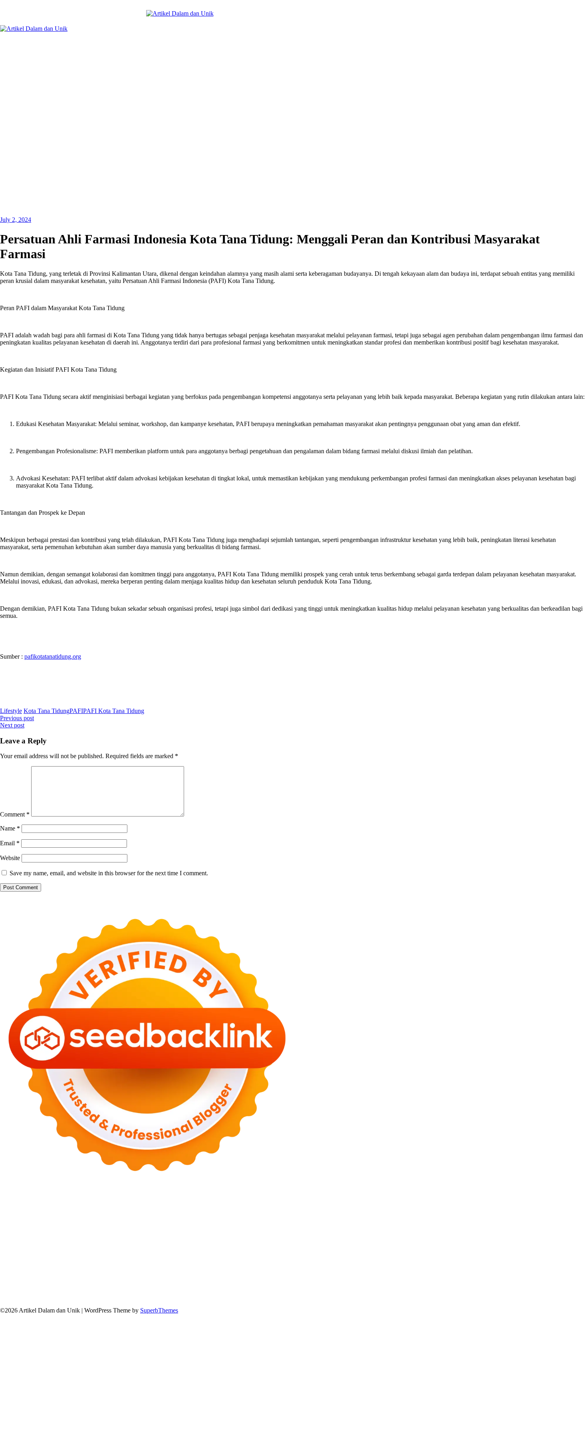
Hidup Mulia (117, 1232)
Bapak (284, 1289)
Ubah (164, 1289)
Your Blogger (225, 1275)
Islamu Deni (73, 1217)
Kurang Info (557, 1268)
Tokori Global (151, 1253)
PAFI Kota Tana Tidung (113, 710)
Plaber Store (523, 1203)
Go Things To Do (35, 1260)
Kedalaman (382, 1289)
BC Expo (511, 1239)
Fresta (405, 1217)
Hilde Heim (103, 1210)
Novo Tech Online (424, 1224)
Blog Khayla (381, 1268)
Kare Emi (132, 1239)
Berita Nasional (57, 1275)
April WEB (429, 1217)
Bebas (384, 1282)
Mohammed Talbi (407, 1239)
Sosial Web (192, 1275)
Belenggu (406, 1282)
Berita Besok (160, 1275)
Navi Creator (520, 1260)
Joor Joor (443, 1239)
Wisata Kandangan (423, 1268)
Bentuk (444, 1282)
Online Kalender (35, 1246)
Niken (456, 1260)
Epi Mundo (471, 1210)
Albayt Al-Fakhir (286, 1210)
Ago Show (85, 1232)
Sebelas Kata (287, 1275)
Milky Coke (477, 1246)
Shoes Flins (369, 1239)
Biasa (427, 1282)
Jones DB (154, 1260)
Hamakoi (153, 1224)
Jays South (383, 1217)
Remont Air (432, 1253)
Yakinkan (458, 1289)
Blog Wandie (465, 1268)
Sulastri (327, 1224)
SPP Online (330, 1232)
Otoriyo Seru (444, 1246)
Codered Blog (260, 1239)
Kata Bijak (282, 1217)
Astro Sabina (388, 1210)
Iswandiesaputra (41, 1268)
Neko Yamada (446, 1203)
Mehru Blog (106, 1217)
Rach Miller (212, 1232)
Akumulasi (168, 1282)
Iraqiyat (317, 1239)
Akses (34, 1289)
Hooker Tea (26, 1239)
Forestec (382, 1253)
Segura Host (548, 1232)
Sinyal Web (92, 1275)
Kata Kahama (505, 1210)
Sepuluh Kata (104, 1296)
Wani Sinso (459, 1217)
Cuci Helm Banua (156, 1268)
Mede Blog (226, 1239)
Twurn (447, 1210)
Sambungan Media (24, 1296)
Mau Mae (361, 1260)
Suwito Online (484, 1260)
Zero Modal (555, 1203)
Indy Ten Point (280, 1246)
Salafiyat (535, 1210)
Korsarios (141, 1246)
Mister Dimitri (18, 1232)
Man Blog (434, 1260)
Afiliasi (33, 1282)
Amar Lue (105, 1239)
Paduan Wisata (359, 1275)
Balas (292, 1282)
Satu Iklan (256, 1275)
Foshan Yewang (486, 1203)
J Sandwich (497, 1253)
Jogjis (360, 1217)
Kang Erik (334, 1260)
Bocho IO (329, 1253)
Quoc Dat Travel (243, 1210)
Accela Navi (32, 1210)
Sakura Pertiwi (398, 1275)
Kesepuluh (548, 1289)
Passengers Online (197, 1210)
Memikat (410, 1289)
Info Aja (530, 1275)
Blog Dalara (422, 1210)
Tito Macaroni (77, 1260)
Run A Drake (264, 1253)
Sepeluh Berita (281, 1296)
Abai (103, 1282)
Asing (230, 1282)
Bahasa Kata (430, 1296)
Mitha (305, 1217)
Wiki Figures (411, 1203)
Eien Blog (527, 1224)
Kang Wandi (267, 1268)
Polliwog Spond (323, 1203)
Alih (130, 1282)
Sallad (549, 1224)
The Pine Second (467, 1232)
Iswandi (122, 1268)
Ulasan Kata (223, 1289)
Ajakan (560, 1282)
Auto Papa (322, 1210)
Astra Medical (351, 1246)
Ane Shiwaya (162, 1239)
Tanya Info (361, 1296)
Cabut (484, 1282)
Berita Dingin (140, 1296)
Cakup (523, 1282)
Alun (117, 1282)
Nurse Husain (299, 1224)
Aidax (78, 1224)
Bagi (260, 1282)
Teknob (282, 1260)
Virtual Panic (264, 1224)
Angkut (212, 1282)
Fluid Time (293, 1239)
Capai (125, 1289)
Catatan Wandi (231, 1268)
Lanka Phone (193, 1203)
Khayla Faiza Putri (87, 1268)
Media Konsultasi (324, 1296)
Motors (9, 1203)
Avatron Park (354, 1210)
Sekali (498, 1289)
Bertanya (11, 1282)
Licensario (246, 1246)
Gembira (433, 1289)
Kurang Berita (18, 1275)
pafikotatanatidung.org (52, 656)
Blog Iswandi (347, 1268)
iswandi (10, 1268)
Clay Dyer (357, 1253)
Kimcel (166, 1203)
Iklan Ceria (561, 1210)
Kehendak (520, 1289)
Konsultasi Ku (67, 1296)
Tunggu (182, 1289)
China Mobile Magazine (165, 1232)
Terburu (465, 1282)
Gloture (304, 1232)
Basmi (275, 1282)
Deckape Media (190, 1253)
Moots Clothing (226, 1224)
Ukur (199, 1289)
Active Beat (116, 1253)
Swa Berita (137, 1217)
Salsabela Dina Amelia (511, 1268)
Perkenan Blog (177, 1296)
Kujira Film (76, 1239)
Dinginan (305, 1289)
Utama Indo (33, 1224)
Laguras (239, 1232)
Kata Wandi (196, 1268)
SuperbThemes (159, 1310)
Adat (89, 1282)
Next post (12, 725)
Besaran (356, 1289)
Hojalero (461, 1224)
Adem (579, 1282)
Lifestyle (11, 710)
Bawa (340, 1282)
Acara (51, 1282)
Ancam (192, 1282)
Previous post (17, 718)
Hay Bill (405, 1253)
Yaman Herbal (82, 1253)
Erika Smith (429, 1232)
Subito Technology (369, 1203)
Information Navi (119, 1260)
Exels (258, 1232)
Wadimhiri (133, 1210)
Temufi (51, 1239)
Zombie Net (384, 1224)
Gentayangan (257, 1289)
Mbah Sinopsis (333, 1217)
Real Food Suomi (79, 1246)
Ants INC (159, 1210)
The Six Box (316, 1246)
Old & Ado (508, 1246)
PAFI (76, 710)
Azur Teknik (68, 1203)
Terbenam (362, 1282)
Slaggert (505, 1217)
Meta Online (252, 1217)
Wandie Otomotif (306, 1268)
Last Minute (170, 1246)
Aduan (541, 1282)
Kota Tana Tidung (46, 710)
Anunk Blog (35, 1203)
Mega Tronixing (510, 1232)
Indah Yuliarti (501, 1275)
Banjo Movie (298, 1253)
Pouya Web (195, 1239)
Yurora (225, 1217)
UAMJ (23, 1253)
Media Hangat (395, 1296)
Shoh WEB (353, 1224)
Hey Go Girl (250, 1203)
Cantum (504, 1282)
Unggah (145, 1289)
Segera (479, 1289)
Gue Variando (541, 1246)
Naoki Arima (465, 1253)
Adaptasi (71, 1282)
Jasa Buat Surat (185, 1224)
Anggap (54, 1289)
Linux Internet (532, 1253)
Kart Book (279, 1232)
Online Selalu (322, 1275)
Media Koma (125, 1275)
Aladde (484, 1217)
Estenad (130, 1224)
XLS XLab (48, 1253)
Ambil (145, 1282)
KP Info (59, 1224)
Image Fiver (140, 1203)
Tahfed (384, 1260)
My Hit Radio (535, 1217)
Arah (245, 1282)
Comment (15, 814)
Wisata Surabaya (189, 1260)
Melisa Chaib (199, 1217)
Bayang (310, 1282)
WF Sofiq (571, 1224)
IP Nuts (416, 1246)
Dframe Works (68, 1210)
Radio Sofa (553, 1260)
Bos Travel (226, 1260)
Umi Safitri (469, 1275)
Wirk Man (407, 1260)
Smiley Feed (362, 1232)
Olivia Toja (167, 1217)
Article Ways (540, 1239)
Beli (326, 1282)
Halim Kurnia (435, 1275)
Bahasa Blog (214, 1296)
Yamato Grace (39, 1217)
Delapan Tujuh (104, 1203)
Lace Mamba (284, 1203)
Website (10, 857)
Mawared (115, 1246)
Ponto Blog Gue (477, 1239)
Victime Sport (388, 1246)
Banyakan (332, 1289)
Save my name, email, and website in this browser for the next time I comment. (109, 873)
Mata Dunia (256, 1260)
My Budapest (229, 1253)
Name (10, 828)
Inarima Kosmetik (209, 1246)
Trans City (307, 1260)
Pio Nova (341, 1239)
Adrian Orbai (395, 1232)
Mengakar (13, 1289)
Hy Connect (102, 1224)
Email (10, 843)
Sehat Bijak (556, 1275)
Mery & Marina (493, 1224)
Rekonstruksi (53, 1232)
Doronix (222, 1203)
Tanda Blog (247, 1296)
